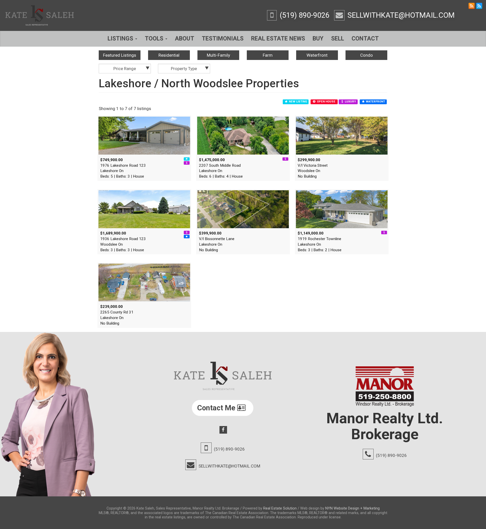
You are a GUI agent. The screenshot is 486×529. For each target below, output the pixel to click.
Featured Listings (119, 55)
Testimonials (223, 38)
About (184, 38)
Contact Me (217, 408)
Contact (365, 38)
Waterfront (317, 55)
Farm (268, 55)
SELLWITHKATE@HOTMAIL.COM (401, 15)
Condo (366, 55)
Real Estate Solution (280, 508)
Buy (318, 38)
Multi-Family (218, 55)
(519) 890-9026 (304, 15)
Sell (337, 38)
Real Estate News (278, 38)
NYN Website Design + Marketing (352, 508)
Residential (168, 55)
